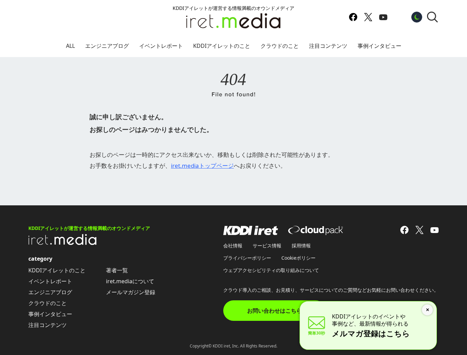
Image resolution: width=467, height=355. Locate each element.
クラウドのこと (280, 46)
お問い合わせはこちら (274, 310)
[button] (432, 17)
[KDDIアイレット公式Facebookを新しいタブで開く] (353, 17)
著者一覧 (117, 270)
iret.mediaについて (130, 281)
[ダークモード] (416, 17)
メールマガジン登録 (130, 292)
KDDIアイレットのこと (221, 46)
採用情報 (301, 245)
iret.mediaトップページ (202, 165)
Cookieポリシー (298, 258)
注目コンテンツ (328, 46)
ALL (70, 46)
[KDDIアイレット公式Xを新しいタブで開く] (368, 17)
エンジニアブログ (107, 46)
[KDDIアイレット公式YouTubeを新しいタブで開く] (383, 17)
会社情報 (232, 245)
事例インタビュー (379, 46)
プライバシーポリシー (247, 258)
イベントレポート (161, 46)
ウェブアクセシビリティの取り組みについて (271, 270)
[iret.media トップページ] (62, 243)
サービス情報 (267, 245)
